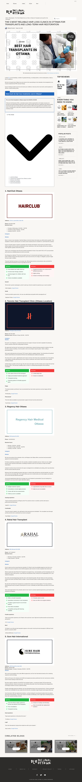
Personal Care (62, 136)
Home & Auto (70, 112)
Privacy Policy (47, 769)
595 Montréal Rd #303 (14, 436)
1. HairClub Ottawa (14, 177)
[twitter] (41, 775)
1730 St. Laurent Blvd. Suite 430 (16, 220)
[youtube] (45, 775)
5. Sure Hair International (15, 182)
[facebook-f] (37, 775)
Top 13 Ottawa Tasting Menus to (13, 741)
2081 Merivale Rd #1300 (14, 549)
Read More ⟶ (61, 143)
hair (9, 77)
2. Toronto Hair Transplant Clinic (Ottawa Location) (20, 178)
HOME (10, 769)
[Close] (7, 91)
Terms (59, 769)
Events (30, 3)
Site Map (71, 769)
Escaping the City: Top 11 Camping (39, 741)
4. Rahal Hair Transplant (15, 181)
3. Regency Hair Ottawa (15, 179)
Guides (23, 3)
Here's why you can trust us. (53, 73)
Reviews (15, 3)
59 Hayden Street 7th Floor (15, 330)
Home (7, 3)
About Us (22, 769)
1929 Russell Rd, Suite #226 (15, 666)
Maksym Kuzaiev (11, 28)
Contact (34, 769)
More (37, 3)
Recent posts (11, 17)
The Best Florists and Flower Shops (64, 741)
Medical (60, 147)
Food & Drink (70, 124)
